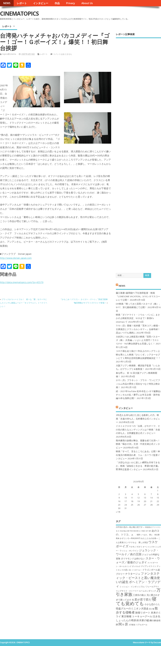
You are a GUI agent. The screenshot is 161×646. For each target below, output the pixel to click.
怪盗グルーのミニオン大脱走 (132, 608)
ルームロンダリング (147, 590)
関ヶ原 (123, 624)
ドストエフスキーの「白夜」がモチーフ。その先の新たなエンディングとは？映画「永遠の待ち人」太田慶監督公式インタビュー (138, 430)
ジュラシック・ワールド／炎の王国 (137, 552)
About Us (87, 3)
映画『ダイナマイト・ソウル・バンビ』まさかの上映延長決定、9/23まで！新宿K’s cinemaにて (138, 318)
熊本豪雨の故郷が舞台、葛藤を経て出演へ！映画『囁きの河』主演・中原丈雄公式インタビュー (138, 444)
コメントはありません (62, 54)
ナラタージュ (132, 573)
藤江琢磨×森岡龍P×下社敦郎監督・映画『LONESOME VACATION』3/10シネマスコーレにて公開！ (138, 296)
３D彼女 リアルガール (137, 624)
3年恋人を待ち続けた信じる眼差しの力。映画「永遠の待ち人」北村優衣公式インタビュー (138, 419)
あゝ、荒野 (135, 535)
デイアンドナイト (148, 566)
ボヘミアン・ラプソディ (138, 584)
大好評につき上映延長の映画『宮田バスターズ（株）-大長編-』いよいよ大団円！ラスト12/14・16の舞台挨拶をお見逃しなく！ (138, 340)
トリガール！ (136, 570)
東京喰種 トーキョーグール (136, 616)
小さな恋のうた (152, 604)
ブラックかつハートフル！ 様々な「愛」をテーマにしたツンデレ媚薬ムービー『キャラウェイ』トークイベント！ (23, 303)
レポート (22, 3)
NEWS (6, 3)
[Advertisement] (138, 152)
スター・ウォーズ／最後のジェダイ (138, 560)
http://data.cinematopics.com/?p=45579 (21, 282)
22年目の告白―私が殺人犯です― (130, 527)
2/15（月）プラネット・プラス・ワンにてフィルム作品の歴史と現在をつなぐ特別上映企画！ (138, 384)
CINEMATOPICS (19, 13)
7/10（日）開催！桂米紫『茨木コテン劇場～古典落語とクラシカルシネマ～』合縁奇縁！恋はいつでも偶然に (138, 329)
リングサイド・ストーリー (127, 590)
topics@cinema (9, 54)
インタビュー (40, 3)
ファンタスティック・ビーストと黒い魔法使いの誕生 (138, 577)
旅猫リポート (142, 612)
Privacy (70, 3)
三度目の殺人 (139, 594)
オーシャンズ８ (149, 547)
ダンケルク (136, 566)
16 (119, 501)
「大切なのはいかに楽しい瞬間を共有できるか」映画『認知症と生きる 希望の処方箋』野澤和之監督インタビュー (138, 466)
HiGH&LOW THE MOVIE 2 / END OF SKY (135, 531)
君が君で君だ (142, 599)
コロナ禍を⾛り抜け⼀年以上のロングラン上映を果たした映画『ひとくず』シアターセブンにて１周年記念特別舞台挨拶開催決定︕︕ (138, 355)
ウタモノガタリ (135, 546)
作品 (57, 3)
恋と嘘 (151, 609)
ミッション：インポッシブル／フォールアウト (139, 586)
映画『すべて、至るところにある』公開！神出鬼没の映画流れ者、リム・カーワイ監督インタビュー (138, 455)
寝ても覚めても (136, 601)
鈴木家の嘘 (142, 620)
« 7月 (118, 512)
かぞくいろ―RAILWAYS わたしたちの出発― (139, 538)
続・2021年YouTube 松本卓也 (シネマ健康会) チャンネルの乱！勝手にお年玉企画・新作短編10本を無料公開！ (138, 395)
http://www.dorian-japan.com (16, 257)
